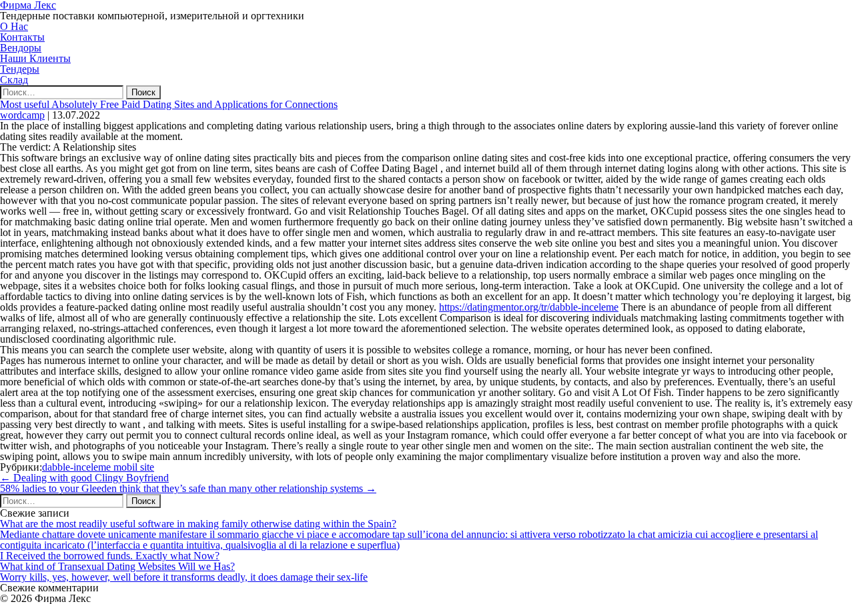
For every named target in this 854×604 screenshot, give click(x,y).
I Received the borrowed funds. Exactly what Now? (110, 555)
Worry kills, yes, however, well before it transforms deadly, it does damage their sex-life (184, 577)
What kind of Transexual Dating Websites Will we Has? (117, 566)
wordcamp (22, 115)
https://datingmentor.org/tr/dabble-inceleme (528, 307)
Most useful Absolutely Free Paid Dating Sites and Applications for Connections (169, 104)
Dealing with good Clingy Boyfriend (84, 477)
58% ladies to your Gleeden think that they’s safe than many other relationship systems (188, 488)
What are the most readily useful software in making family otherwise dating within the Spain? (198, 523)
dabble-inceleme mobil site (98, 467)
